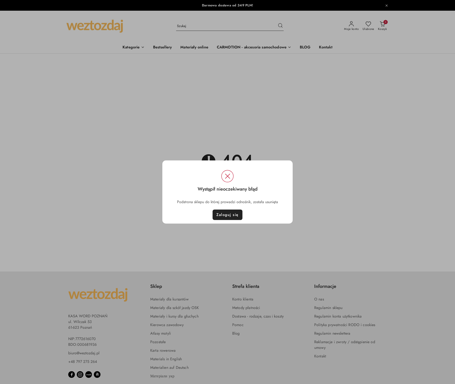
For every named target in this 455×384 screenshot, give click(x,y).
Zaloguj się (227, 214)
